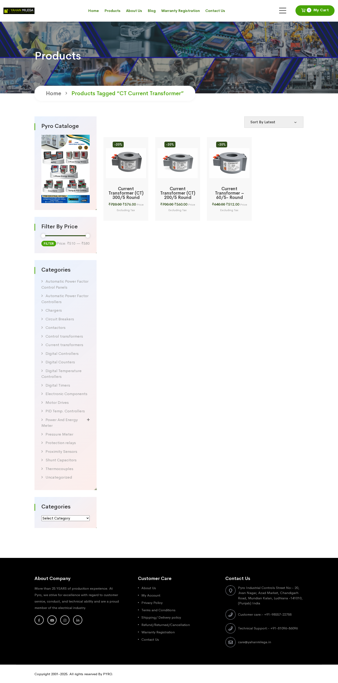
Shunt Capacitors (61, 460)
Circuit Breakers (60, 319)
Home (93, 10)
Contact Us (215, 10)
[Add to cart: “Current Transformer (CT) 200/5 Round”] (172, 173)
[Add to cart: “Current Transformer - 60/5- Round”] (223, 173)
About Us (134, 10)
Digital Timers (58, 385)
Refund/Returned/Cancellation (165, 625)
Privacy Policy (152, 602)
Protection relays (61, 442)
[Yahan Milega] (18, 10)
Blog (152, 10)
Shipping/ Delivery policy (161, 617)
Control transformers (64, 336)
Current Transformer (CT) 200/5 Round (177, 193)
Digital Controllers (62, 353)
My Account (150, 595)
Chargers (54, 310)
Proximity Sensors (61, 451)
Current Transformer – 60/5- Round (229, 193)
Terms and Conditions (158, 610)
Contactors (56, 327)
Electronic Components (66, 393)
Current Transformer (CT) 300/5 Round (126, 193)
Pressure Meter (59, 434)
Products (112, 10)
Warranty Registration (180, 10)
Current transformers (64, 344)
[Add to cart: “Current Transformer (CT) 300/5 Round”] (120, 173)
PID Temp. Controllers (65, 411)
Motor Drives (57, 402)
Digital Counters (60, 362)
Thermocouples (59, 468)
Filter (49, 243)
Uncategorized (59, 477)
